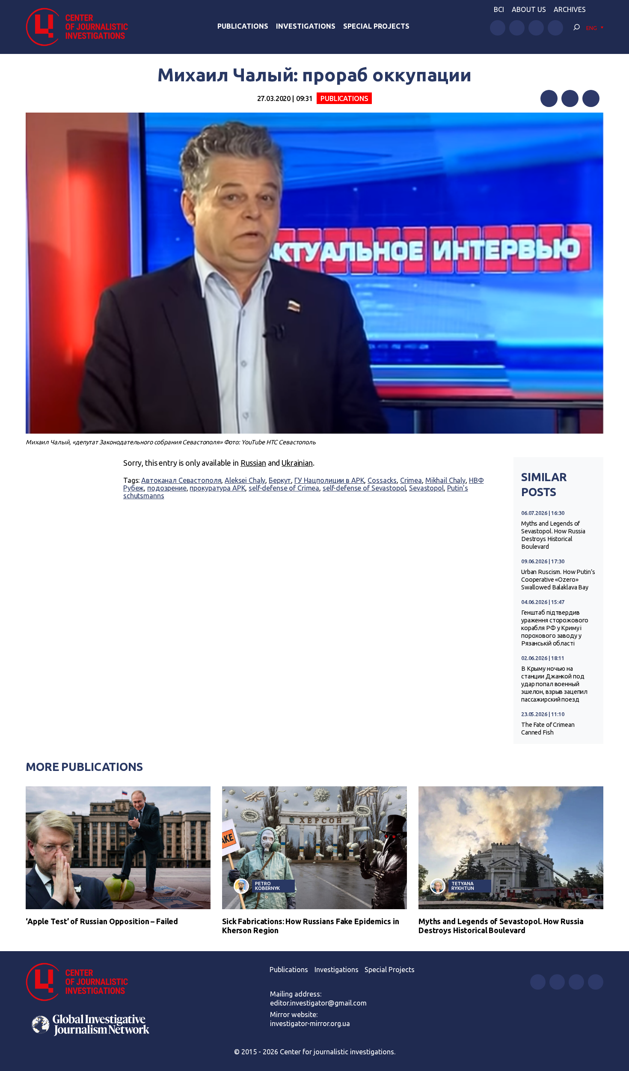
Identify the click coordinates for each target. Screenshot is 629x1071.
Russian (253, 462)
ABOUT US (529, 9)
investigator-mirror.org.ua (310, 1023)
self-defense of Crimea (284, 488)
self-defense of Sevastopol (364, 488)
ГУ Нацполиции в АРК (329, 480)
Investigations (305, 26)
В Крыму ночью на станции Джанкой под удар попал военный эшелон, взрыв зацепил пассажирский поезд (554, 684)
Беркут (280, 480)
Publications (242, 26)
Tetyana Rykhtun (462, 886)
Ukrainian (297, 462)
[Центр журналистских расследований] (81, 27)
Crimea (411, 480)
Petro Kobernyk (267, 886)
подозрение (167, 488)
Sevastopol (426, 488)
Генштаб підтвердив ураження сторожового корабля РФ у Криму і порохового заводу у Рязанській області (554, 628)
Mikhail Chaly (445, 480)
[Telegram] (590, 98)
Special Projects (376, 26)
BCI (499, 9)
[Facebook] (549, 98)
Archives (570, 9)
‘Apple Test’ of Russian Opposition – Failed (102, 921)
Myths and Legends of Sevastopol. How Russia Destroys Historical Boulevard (553, 535)
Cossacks (382, 480)
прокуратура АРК (217, 488)
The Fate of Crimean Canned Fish (547, 728)
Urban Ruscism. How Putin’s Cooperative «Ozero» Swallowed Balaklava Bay (558, 579)
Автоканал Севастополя (181, 480)
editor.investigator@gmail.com (318, 1003)
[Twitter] (570, 98)
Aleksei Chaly (245, 480)
